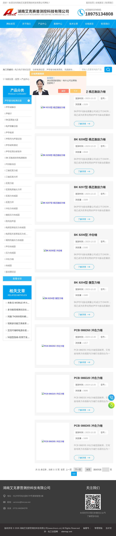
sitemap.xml (66, 531)
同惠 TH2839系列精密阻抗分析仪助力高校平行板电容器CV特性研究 (19, 316)
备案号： (87, 528)
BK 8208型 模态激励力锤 (90, 139)
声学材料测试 (12, 145)
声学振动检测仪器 (13, 100)
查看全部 (17, 278)
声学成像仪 (11, 107)
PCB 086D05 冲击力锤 (88, 425)
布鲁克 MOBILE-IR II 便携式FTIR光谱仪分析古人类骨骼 (19, 303)
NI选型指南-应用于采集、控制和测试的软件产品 (19, 337)
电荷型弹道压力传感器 (16, 227)
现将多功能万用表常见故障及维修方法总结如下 (19, 323)
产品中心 (42, 24)
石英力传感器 (12, 196)
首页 (17, 79)
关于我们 (26, 24)
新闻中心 (58, 24)
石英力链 (10, 183)
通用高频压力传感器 (15, 240)
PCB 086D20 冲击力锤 (88, 377)
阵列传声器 (11, 221)
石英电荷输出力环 (14, 189)
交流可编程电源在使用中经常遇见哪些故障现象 (19, 330)
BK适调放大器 (12, 120)
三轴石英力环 (12, 177)
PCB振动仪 (11, 164)
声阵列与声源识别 (14, 139)
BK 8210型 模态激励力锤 (90, 91)
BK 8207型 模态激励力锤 (90, 187)
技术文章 (73, 24)
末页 (88, 469)
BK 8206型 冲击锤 (85, 234)
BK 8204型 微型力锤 (87, 282)
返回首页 (90, 3)
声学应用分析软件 (14, 151)
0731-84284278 (111, 397)
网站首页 (11, 24)
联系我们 (109, 3)
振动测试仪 (11, 272)
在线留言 (100, 3)
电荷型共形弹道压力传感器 (18, 234)
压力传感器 (11, 253)
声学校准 (10, 132)
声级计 (9, 113)
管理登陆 (98, 528)
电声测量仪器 (12, 126)
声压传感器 (11, 246)
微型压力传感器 (13, 215)
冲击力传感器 (12, 208)
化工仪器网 (53, 531)
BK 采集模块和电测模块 (16, 158)
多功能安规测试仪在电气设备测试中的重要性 (19, 309)
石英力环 (10, 202)
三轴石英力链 (12, 170)
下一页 (78, 469)
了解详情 (82, 124)
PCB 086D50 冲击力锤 (88, 330)
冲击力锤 (10, 259)
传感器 (9, 265)
